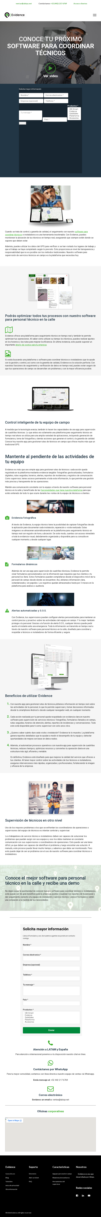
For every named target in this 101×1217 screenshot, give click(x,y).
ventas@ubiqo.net (24, 3)
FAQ (30, 1181)
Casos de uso (10, 1174)
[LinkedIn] (83, 1195)
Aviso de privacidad (12, 1185)
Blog (7, 1178)
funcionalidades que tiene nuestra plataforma (61, 490)
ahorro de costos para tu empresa (31, 345)
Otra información (11, 1189)
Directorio (32, 1174)
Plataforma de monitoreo (61, 1178)
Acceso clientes (80, 3)
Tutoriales (9, 1181)
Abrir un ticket (34, 1178)
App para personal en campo (62, 1174)
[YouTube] (89, 1195)
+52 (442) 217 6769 (58, 3)
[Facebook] (77, 1195)
